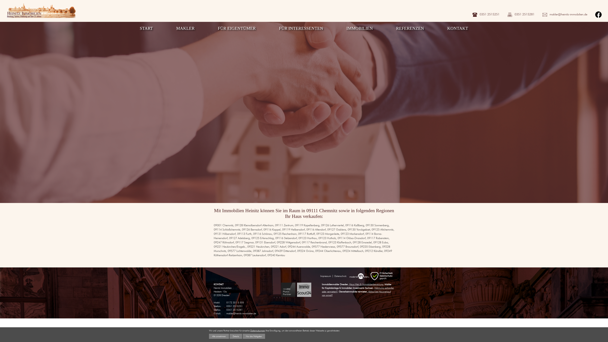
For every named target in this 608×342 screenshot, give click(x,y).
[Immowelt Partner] (288, 290)
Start (146, 28)
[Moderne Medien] (359, 276)
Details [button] (236, 336)
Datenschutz (340, 276)
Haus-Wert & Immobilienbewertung (366, 284)
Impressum (325, 276)
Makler (185, 28)
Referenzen (410, 28)
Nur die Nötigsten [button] (254, 336)
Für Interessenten (301, 28)
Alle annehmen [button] (219, 336)
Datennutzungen (257, 330)
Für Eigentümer (237, 28)
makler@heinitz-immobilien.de (568, 14)
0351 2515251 (490, 14)
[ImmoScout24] (304, 290)
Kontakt (457, 28)
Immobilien (359, 28)
